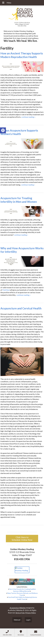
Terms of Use (20, 613)
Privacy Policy (30, 613)
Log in (28, 620)
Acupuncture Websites (18, 608)
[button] (3, 130)
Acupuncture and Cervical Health (20, 308)
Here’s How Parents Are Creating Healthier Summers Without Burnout (22, 590)
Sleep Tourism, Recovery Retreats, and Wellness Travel (22, 594)
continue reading (28, 117)
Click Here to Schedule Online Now (22, 538)
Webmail (17, 620)
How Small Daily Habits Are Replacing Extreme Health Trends (22, 598)
